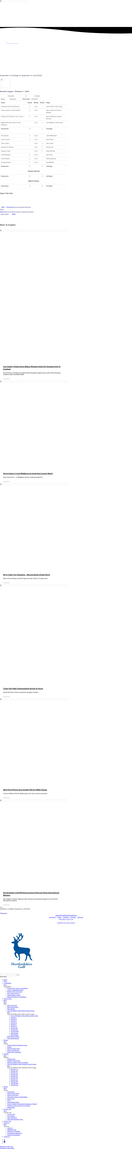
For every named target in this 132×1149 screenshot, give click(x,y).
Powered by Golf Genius (66, 923)
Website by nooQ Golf (6, 1146)
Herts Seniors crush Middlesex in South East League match (28, 473)
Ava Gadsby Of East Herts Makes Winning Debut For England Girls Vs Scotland (32, 367)
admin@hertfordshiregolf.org (66, 915)
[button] (33, 196)
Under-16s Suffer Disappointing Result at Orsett (23, 688)
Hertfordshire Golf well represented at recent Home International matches (31, 894)
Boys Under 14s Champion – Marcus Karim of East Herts (26, 574)
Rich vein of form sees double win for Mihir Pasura (25, 789)
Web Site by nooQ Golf (66, 919)
